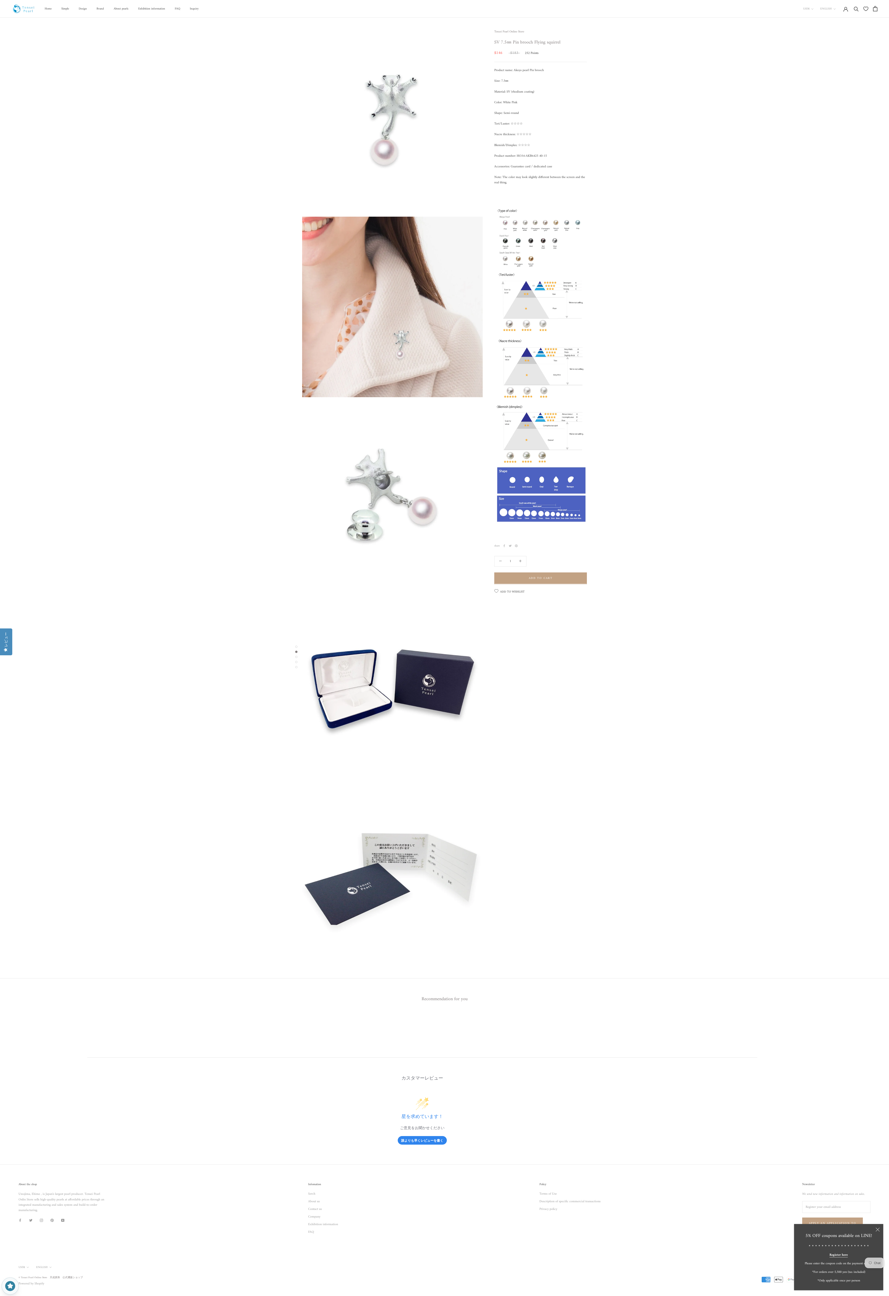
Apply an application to (832, 1223)
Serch (311, 1193)
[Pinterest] (516, 545)
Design (83, 8)
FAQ (177, 8)
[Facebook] (504, 545)
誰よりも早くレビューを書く (422, 1140)
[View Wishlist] (865, 8)
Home (48, 8)
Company (314, 1216)
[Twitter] (510, 545)
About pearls (121, 8)
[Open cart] (875, 8)
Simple (65, 8)
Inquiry (194, 8)
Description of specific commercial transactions (570, 1201)
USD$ (806, 8)
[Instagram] (41, 1220)
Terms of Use (548, 1193)
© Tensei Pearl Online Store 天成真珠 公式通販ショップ (51, 1277)
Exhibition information (151, 8)
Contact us (315, 1209)
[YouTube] (62, 1220)
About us (314, 1201)
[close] (878, 1229)
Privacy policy (548, 1209)
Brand (100, 8)
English (826, 8)
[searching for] (856, 8)
